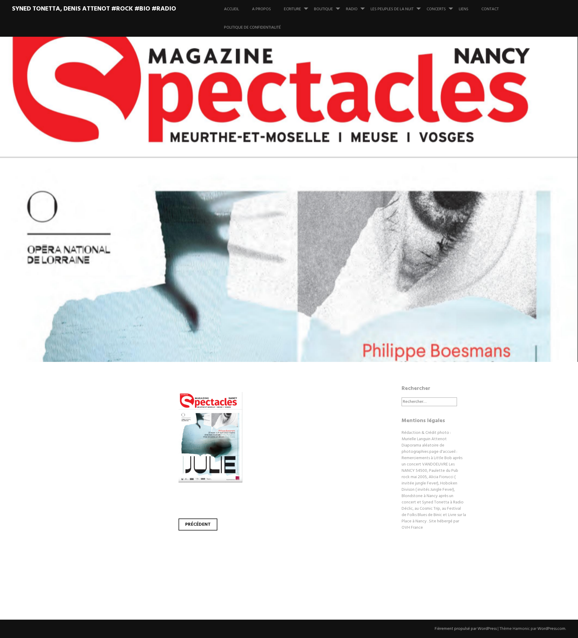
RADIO (352, 9)
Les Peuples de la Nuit (392, 9)
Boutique (323, 9)
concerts (436, 9)
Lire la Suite (129, 259)
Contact (490, 9)
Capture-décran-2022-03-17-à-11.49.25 (267, 219)
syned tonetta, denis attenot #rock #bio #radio (94, 9)
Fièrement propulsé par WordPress (466, 628)
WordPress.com (551, 628)
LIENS (463, 9)
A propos (261, 9)
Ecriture (292, 9)
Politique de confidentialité (252, 27)
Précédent (198, 524)
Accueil (231, 9)
